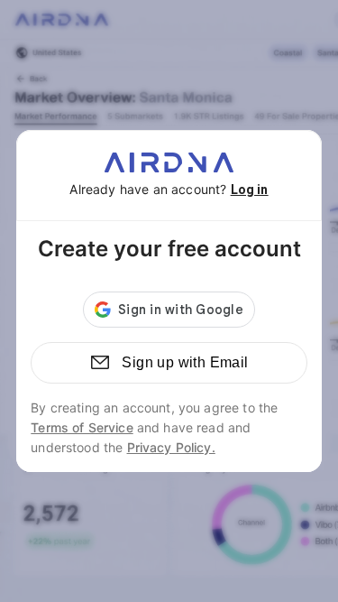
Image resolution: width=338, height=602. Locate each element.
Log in (250, 189)
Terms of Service (81, 427)
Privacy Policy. (171, 447)
